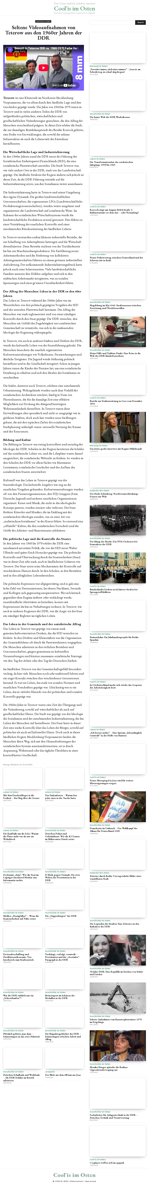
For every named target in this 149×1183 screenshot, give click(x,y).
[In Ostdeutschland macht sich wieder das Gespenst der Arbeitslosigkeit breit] (118, 663)
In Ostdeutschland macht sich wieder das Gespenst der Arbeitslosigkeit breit (116, 686)
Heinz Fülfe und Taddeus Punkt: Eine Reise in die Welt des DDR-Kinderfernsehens (115, 355)
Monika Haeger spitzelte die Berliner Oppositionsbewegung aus (109, 1069)
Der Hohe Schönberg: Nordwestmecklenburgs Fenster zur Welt (114, 495)
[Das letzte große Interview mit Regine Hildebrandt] (118, 427)
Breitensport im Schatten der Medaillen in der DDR (60, 997)
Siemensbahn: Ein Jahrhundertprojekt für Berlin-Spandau (114, 639)
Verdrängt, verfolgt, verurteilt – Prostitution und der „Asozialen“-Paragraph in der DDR (62, 957)
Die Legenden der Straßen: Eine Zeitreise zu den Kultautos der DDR (114, 925)
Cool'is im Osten (98, 207)
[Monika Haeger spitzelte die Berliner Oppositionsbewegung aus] (118, 1045)
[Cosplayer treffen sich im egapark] (118, 1141)
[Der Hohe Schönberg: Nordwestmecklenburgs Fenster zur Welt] (118, 472)
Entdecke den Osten (99, 491)
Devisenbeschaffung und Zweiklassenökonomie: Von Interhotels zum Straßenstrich (18, 957)
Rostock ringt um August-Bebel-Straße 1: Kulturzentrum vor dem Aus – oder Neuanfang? (114, 211)
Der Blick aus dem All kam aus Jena (63, 1074)
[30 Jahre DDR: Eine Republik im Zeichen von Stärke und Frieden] (118, 950)
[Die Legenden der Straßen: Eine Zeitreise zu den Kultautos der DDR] (118, 902)
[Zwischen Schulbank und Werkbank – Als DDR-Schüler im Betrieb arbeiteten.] (22, 1058)
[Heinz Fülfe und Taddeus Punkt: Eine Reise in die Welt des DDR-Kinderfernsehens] (118, 331)
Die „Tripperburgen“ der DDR (61, 915)
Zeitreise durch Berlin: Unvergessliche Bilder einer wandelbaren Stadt (115, 877)
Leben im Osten (10, 792)
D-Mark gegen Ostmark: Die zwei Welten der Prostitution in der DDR (62, 877)
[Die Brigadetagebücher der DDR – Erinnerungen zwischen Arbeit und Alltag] (64, 1017)
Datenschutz (76, 1181)
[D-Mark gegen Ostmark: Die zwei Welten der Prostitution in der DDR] (64, 858)
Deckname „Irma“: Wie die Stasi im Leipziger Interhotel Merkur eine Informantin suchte (21, 877)
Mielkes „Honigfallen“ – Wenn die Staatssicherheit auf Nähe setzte (21, 917)
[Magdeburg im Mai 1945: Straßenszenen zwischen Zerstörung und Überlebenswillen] (118, 284)
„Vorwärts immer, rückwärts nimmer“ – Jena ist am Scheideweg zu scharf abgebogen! (115, 71)
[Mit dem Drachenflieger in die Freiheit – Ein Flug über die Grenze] (22, 778)
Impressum (90, 1181)
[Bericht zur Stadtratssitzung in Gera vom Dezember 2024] (118, 379)
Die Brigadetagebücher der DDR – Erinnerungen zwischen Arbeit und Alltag (63, 1036)
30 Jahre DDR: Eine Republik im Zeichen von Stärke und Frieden (116, 973)
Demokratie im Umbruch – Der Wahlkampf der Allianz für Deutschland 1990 (113, 830)
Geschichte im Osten (43, 21)
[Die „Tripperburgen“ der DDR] (64, 899)
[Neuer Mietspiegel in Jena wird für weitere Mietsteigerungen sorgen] (118, 759)
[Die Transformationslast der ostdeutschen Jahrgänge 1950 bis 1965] (118, 140)
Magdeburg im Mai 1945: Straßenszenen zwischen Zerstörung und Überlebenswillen (115, 307)
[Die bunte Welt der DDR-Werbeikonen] (118, 95)
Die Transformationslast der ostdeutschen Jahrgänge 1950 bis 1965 (111, 163)
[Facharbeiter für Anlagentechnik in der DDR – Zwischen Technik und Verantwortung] (118, 1093)
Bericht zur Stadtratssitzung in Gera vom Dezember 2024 (116, 402)
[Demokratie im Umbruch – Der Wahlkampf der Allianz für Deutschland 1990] (118, 806)
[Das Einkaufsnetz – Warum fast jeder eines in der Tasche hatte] (64, 778)
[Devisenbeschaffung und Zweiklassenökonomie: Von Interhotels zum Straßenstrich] (22, 937)
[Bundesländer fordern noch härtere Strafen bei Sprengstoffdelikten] (118, 568)
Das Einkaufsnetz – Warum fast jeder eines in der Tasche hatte (61, 797)
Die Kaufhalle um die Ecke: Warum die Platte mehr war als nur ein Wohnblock (20, 836)
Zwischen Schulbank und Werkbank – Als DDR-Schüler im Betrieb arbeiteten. (21, 1077)
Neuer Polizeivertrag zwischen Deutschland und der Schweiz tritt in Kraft (116, 259)
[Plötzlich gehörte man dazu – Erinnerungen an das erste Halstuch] (22, 1017)
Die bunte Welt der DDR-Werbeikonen (110, 117)
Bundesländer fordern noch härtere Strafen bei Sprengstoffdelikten (114, 591)
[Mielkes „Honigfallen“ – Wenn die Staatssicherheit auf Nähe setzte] (22, 899)
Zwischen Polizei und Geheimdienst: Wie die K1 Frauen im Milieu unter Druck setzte (62, 836)
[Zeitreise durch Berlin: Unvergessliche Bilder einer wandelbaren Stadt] (118, 854)
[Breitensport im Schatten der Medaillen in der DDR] (64, 978)
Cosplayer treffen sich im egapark (107, 1162)
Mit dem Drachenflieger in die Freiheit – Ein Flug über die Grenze (21, 797)
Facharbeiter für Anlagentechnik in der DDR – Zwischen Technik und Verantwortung (114, 1116)
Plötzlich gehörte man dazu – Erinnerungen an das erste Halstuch (21, 1035)
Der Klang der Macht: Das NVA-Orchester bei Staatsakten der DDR (113, 543)
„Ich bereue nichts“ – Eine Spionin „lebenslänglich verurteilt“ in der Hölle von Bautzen (116, 734)
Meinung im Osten (99, 66)
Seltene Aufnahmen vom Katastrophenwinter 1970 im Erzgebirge (116, 1021)
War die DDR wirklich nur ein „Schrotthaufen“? (18, 997)
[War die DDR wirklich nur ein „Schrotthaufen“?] (22, 978)
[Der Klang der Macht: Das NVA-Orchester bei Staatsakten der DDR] (118, 520)
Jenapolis (50, 1072)
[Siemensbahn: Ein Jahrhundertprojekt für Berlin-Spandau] (118, 615)
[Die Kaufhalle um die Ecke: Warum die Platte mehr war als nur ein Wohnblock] (22, 816)
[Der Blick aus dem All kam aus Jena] (64, 1058)
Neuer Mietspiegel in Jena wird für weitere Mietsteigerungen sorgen (111, 782)
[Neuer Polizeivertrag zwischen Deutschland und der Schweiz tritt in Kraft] (118, 236)
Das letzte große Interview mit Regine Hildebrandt (116, 448)
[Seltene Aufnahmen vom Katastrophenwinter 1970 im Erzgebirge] (118, 998)
